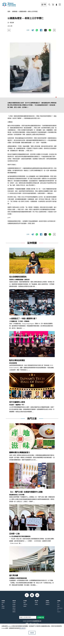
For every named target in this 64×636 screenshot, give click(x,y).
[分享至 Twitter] (45, 30)
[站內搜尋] (49, 4)
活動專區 (3, 606)
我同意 (32, 632)
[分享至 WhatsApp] (36, 30)
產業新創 (14, 11)
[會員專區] (56, 4)
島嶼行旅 (14, 608)
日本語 (58, 606)
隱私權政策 (47, 602)
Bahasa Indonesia (59, 608)
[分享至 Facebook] (41, 30)
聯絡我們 (24, 606)
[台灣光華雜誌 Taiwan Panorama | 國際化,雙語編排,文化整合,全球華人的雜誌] (12, 4)
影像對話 (14, 611)
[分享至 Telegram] (32, 30)
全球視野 (14, 602)
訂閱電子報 (25, 604)
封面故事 (3, 602)
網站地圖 (36, 604)
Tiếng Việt (58, 611)
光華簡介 (36, 602)
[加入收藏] (54, 30)
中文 (45, 4)
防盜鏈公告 (47, 604)
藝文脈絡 (14, 604)
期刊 (2, 604)
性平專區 (3, 608)
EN (9, 30)
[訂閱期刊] (53, 4)
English (58, 604)
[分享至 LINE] (50, 30)
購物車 (24, 602)
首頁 (9, 11)
